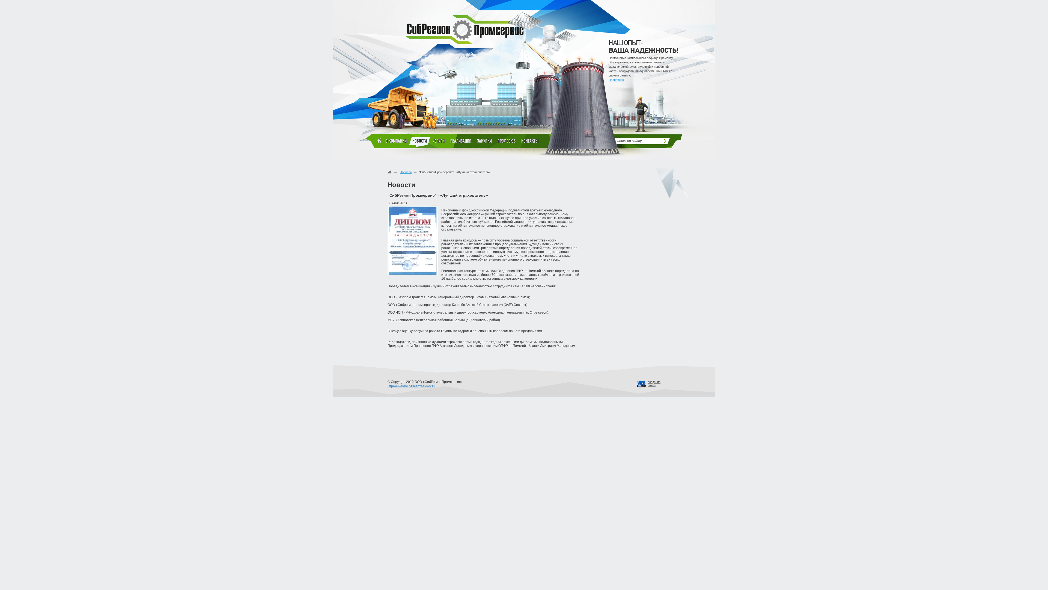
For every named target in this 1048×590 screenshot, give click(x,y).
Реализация (460, 141)
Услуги (439, 141)
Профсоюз (507, 141)
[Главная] (390, 172)
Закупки (484, 141)
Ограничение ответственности (411, 386)
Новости (419, 141)
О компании (396, 141)
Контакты (529, 141)
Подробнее (616, 79)
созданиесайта (654, 383)
